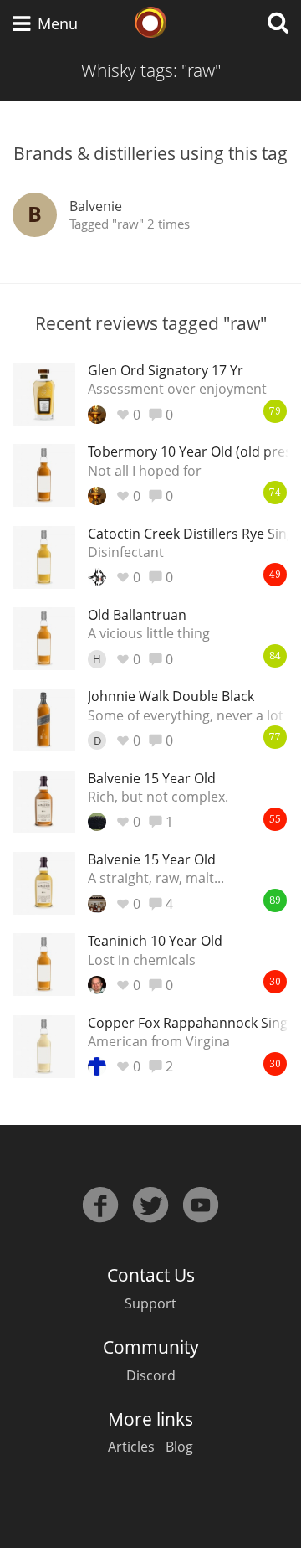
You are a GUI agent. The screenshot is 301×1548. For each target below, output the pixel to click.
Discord (151, 1375)
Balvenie (95, 206)
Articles (131, 1446)
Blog (179, 1446)
